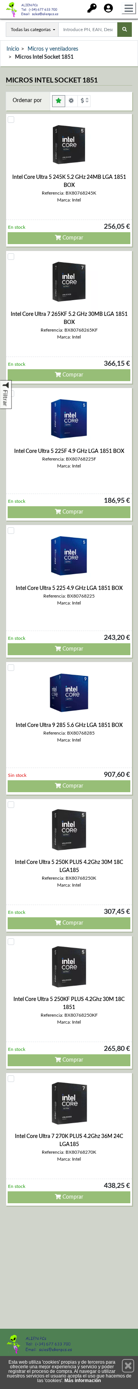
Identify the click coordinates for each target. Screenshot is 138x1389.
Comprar (72, 238)
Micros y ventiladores (53, 49)
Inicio (13, 49)
